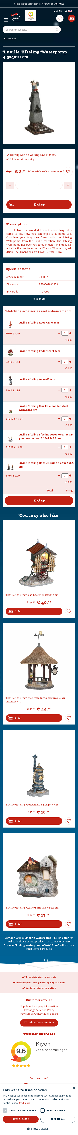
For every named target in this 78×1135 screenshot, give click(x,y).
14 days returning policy (41, 988)
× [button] (74, 1088)
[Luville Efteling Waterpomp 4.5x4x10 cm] (39, 103)
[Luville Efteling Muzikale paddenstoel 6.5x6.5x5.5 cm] (10, 408)
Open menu (6, 19)
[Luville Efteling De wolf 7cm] (10, 379)
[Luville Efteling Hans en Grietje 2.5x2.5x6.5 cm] (10, 465)
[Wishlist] (59, 18)
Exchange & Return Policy (39, 1010)
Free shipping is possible (40, 977)
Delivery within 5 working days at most (41, 982)
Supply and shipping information (39, 1006)
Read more (39, 298)
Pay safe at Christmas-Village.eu (39, 1013)
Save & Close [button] (21, 1119)
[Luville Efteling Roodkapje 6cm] (10, 322)
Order (18, 611)
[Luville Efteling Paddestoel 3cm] (10, 351)
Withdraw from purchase (39, 1022)
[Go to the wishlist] (60, 18)
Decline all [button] (57, 1119)
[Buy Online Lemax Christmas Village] (15, 15)
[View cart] (71, 18)
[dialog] (39, 1109)
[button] (39, 1129)
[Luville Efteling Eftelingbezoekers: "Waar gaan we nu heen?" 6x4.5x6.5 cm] (10, 436)
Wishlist (68, 611)
